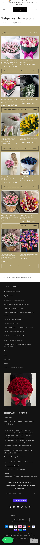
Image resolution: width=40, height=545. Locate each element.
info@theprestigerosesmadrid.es (25, 476)
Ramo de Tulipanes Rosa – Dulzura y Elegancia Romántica (9, 178)
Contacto (7, 359)
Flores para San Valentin (12, 319)
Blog (5, 355)
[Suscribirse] (34, 494)
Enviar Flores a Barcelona (13, 340)
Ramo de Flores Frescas (12, 291)
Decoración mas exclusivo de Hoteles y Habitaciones (17, 345)
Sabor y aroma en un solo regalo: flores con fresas (19, 314)
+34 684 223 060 (13, 466)
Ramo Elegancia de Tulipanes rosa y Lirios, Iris (29, 254)
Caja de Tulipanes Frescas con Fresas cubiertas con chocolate (9, 101)
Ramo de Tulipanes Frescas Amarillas (28, 138)
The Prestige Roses (18, 533)
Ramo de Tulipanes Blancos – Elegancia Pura (29, 100)
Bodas (6, 351)
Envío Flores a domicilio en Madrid (16, 336)
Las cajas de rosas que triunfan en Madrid (18, 327)
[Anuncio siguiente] (37, 3)
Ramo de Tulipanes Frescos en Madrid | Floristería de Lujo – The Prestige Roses (9, 62)
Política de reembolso (16, 535)
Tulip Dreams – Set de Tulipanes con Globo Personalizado (8, 139)
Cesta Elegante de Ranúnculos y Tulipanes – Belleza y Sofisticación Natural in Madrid (9, 256)
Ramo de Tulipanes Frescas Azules (28, 177)
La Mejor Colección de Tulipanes (27, 61)
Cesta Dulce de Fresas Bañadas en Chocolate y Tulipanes (27, 217)
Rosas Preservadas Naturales (14, 300)
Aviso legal (33, 538)
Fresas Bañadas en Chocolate (14, 308)
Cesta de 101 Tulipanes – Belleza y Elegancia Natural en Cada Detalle (9, 217)
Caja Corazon (8, 296)
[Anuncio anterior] (3, 3)
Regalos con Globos (11, 323)
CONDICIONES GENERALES (13, 367)
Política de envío (24, 538)
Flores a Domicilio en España (14, 332)
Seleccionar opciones (11, 71)
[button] (4, 9)
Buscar (6, 363)
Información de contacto (21, 541)
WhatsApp (8, 540)
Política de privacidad (30, 535)
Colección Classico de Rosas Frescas (16, 304)
